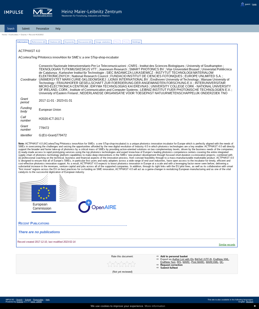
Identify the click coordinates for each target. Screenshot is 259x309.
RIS (179, 262)
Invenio (20, 302)
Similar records (227, 244)
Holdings (136, 42)
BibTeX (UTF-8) (203, 259)
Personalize (42, 28)
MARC (186, 262)
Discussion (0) (84, 42)
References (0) (38, 42)
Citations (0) (54, 42)
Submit (26, 28)
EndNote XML (221, 259)
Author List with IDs (183, 259)
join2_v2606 (36, 302)
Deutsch (249, 302)
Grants (24, 35)
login (254, 4)
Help (58, 28)
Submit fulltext (169, 267)
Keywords (69, 42)
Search (10, 28)
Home (4, 35)
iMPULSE (14, 12)
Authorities (13, 35)
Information (22, 42)
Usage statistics (103, 42)
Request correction (171, 265)
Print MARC (197, 262)
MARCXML (212, 262)
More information (155, 305)
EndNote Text (167, 262)
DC (221, 262)
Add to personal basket (174, 256)
